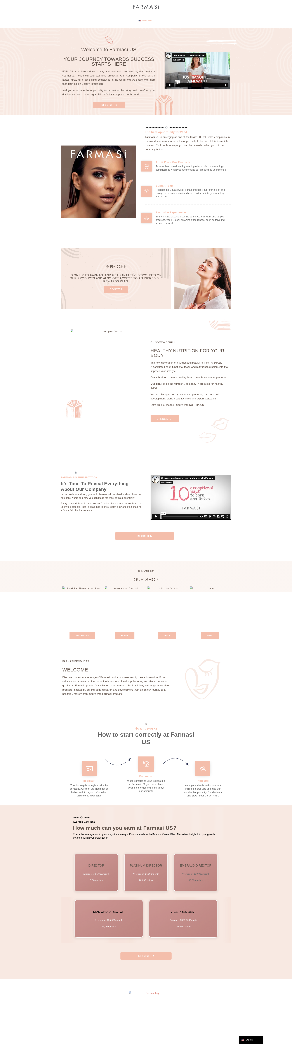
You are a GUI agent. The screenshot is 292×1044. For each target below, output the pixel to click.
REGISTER (109, 105)
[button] (116, 289)
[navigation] (251, 1040)
